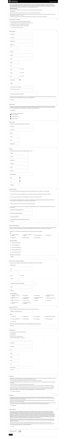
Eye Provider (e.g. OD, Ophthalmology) (26, 298)
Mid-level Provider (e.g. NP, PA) (15, 300)
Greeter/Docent (49, 235)
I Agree (13, 426)
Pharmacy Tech (49, 300)
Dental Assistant (25, 295)
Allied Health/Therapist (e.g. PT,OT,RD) (16, 295)
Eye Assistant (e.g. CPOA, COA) (15, 298)
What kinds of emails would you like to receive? (16, 113)
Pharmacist (36, 300)
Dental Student (14, 316)
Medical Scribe (14, 237)
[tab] (21, 340)
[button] (33, 19)
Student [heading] (11, 314)
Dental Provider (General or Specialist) (50, 295)
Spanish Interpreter (38, 237)
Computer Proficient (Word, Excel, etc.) (27, 235)
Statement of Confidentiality (16, 391)
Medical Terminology (26, 237)
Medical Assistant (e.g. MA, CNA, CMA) (39, 298)
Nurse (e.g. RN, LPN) (26, 300)
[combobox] (14, 48)
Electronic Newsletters (15, 114)
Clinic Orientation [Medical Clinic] (16, 247)
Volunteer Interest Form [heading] (53, 1)
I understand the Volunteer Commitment (18, 27)
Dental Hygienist (37, 295)
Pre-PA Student (14, 321)
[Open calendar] (20, 80)
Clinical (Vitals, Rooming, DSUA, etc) (15, 235)
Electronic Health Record (38, 235)
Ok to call (22, 72)
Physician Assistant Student (51, 316)
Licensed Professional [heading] (13, 293)
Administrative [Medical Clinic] (16, 242)
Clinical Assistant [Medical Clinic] (16, 249)
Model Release (14, 405)
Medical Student (25, 316)
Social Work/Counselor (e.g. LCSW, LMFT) (27, 303)
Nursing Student (37, 316)
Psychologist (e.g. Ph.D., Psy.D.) (15, 303)
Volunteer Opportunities (15, 116)
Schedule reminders (14, 118)
